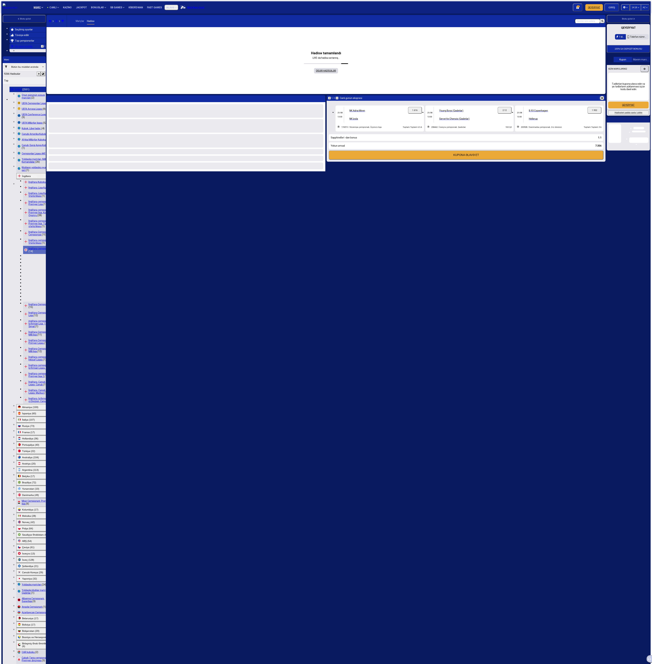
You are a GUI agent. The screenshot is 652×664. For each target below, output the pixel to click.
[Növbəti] (58, 98)
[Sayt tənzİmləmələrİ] (625, 7)
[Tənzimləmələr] (644, 109)
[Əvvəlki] (42, 46)
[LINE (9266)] (50, 21)
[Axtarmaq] (602, 21)
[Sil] (322, 98)
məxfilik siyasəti (618, 68)
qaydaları (638, 66)
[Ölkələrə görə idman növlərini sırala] (43, 94)
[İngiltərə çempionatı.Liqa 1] (63, 21)
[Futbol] (56, 21)
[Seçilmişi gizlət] (39, 94)
